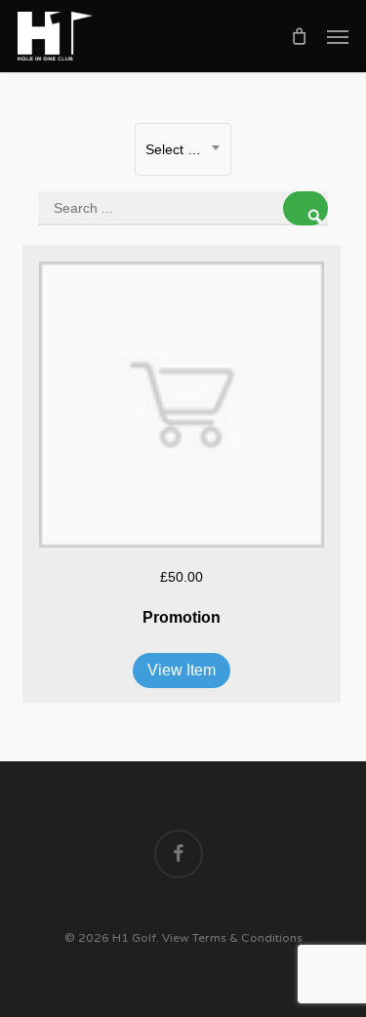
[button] (337, 36)
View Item (181, 670)
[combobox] (183, 149)
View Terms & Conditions (232, 938)
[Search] (305, 208)
